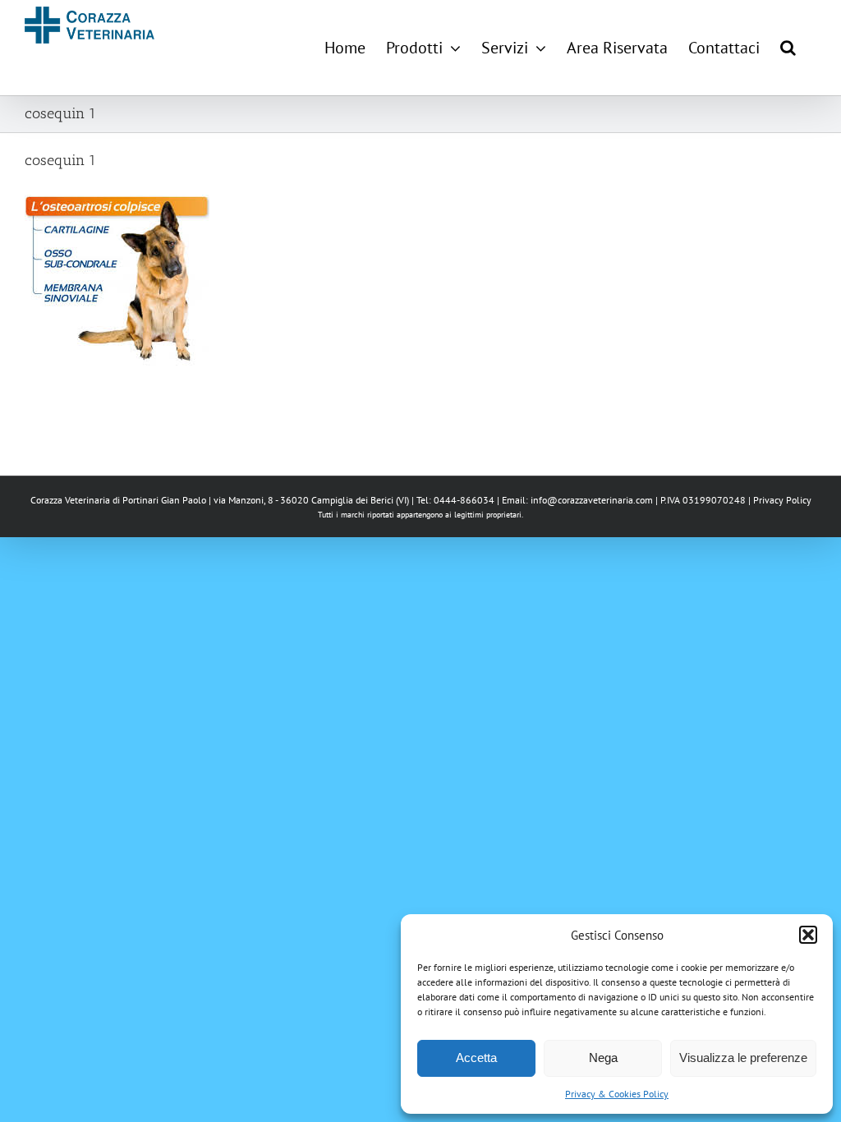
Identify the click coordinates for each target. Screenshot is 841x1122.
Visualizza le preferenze (743, 1058)
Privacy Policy (782, 500)
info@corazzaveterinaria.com (592, 500)
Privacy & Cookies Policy (617, 1094)
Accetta (476, 1058)
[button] (808, 935)
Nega (603, 1058)
